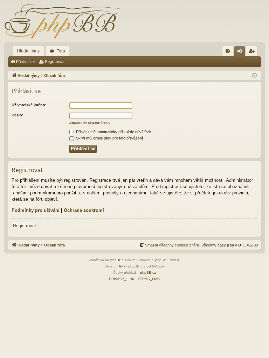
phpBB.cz (148, 272)
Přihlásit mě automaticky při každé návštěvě (113, 132)
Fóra (60, 51)
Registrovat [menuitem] (253, 52)
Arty (122, 266)
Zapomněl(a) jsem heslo (89, 122)
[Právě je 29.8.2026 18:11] (254, 76)
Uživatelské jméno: (29, 105)
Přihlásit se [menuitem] (241, 52)
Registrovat (54, 61)
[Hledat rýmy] (63, 21)
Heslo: (17, 115)
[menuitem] (227, 51)
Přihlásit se (25, 61)
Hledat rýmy (28, 51)
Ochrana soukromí (84, 210)
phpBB (116, 260)
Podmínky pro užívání (36, 210)
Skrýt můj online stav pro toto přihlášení (109, 138)
